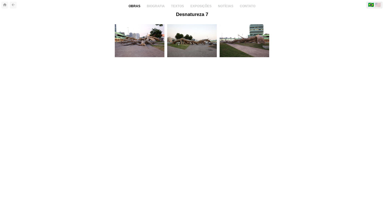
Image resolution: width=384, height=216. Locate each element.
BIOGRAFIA (156, 6)
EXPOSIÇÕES (201, 6)
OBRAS (135, 6)
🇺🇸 (378, 4)
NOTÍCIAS (226, 6)
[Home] (5, 5)
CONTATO (247, 6)
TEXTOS (178, 6)
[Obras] (13, 5)
